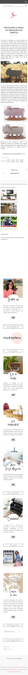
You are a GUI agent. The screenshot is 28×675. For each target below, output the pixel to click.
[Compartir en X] (13, 161)
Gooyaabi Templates (14, 671)
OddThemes (12, 669)
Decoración (6, 157)
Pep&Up (10, 58)
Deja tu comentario (14, 35)
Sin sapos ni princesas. (20, 667)
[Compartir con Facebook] (8, 161)
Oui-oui (20, 45)
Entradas (7, 646)
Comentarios (8, 649)
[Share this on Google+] (17, 161)
